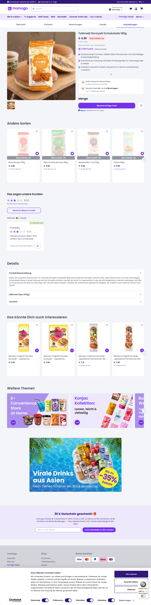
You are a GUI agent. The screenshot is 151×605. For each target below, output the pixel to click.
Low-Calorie (96, 16)
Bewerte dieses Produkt (24, 210)
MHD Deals (43, 16)
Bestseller (62, 16)
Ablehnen (131, 590)
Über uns (10, 561)
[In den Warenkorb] (37, 350)
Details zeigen (125, 600)
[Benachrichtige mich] (37, 153)
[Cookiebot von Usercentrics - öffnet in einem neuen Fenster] (15, 600)
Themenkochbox (48, 561)
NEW (53, 16)
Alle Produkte (13, 16)
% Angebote (30, 16)
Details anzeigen (101, 49)
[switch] (68, 600)
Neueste (23, 218)
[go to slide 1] (11, 105)
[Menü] (147, 581)
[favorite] (131, 8)
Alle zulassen (131, 574)
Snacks (44, 565)
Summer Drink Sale (78, 16)
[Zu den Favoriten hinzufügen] (141, 105)
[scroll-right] (144, 160)
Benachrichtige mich (107, 105)
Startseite (11, 558)
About (139, 16)
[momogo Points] (126, 17)
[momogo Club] (136, 8)
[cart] (141, 8)
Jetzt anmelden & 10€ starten (99, 529)
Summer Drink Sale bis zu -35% (129, 2)
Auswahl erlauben (131, 582)
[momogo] (18, 8)
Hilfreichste (11, 218)
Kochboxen (45, 558)
